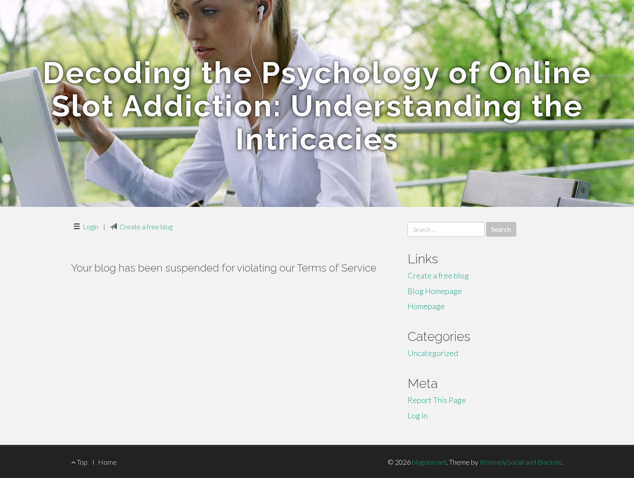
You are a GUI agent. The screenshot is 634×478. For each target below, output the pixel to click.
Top (81, 462)
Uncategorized (433, 353)
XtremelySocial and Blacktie (521, 462)
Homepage (426, 306)
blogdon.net (429, 462)
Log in (417, 415)
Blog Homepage (435, 291)
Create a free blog (146, 226)
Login (90, 226)
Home (107, 462)
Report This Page (437, 400)
